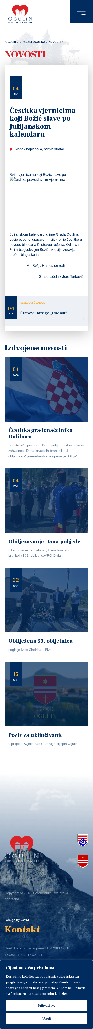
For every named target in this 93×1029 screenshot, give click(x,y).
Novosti (55, 41)
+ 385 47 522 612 (31, 955)
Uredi (46, 1019)
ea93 (25, 920)
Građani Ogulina (32, 41)
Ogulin (10, 41)
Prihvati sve (47, 1006)
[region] (46, 994)
